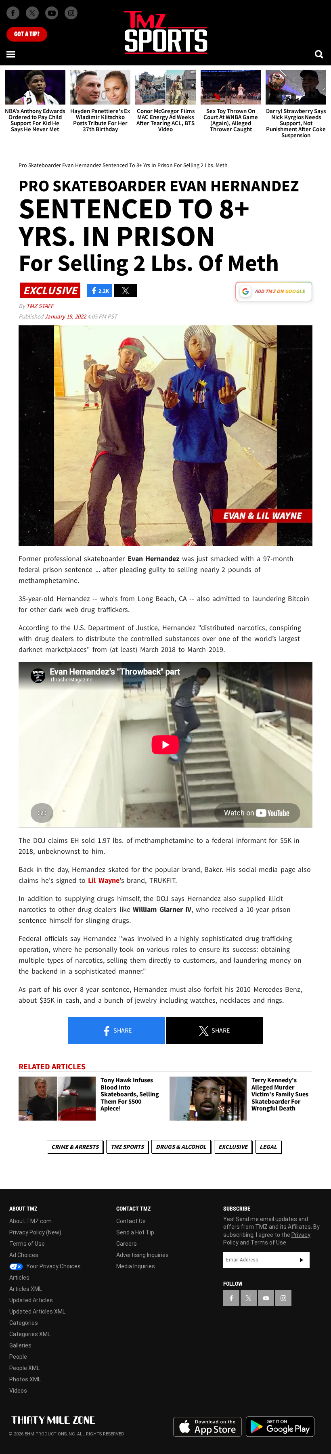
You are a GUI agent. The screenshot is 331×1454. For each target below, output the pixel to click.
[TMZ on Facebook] (12, 12)
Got (27, 34)
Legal (268, 1146)
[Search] (319, 54)
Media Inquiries (135, 1266)
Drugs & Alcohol (181, 1146)
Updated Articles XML (37, 1311)
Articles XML (25, 1289)
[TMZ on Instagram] (71, 12)
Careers (126, 1243)
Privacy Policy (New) (35, 1232)
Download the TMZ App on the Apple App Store (207, 1427)
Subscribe (301, 1260)
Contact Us (131, 1221)
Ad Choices (23, 1255)
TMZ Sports (127, 1146)
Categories (23, 1323)
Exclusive (232, 1146)
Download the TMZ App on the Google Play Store (280, 1426)
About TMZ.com (30, 1221)
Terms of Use (27, 1243)
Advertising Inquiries (142, 1255)
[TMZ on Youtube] (51, 12)
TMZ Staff (39, 306)
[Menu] (11, 54)
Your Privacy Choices (53, 1266)
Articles (19, 1277)
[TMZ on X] (32, 12)
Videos (18, 1390)
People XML (24, 1368)
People (18, 1356)
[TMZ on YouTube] (266, 1298)
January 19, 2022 (65, 316)
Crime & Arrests (74, 1146)
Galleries (20, 1345)
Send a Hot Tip (135, 1232)
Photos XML (25, 1379)
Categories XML (29, 1334)
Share (122, 1030)
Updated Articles (31, 1300)
